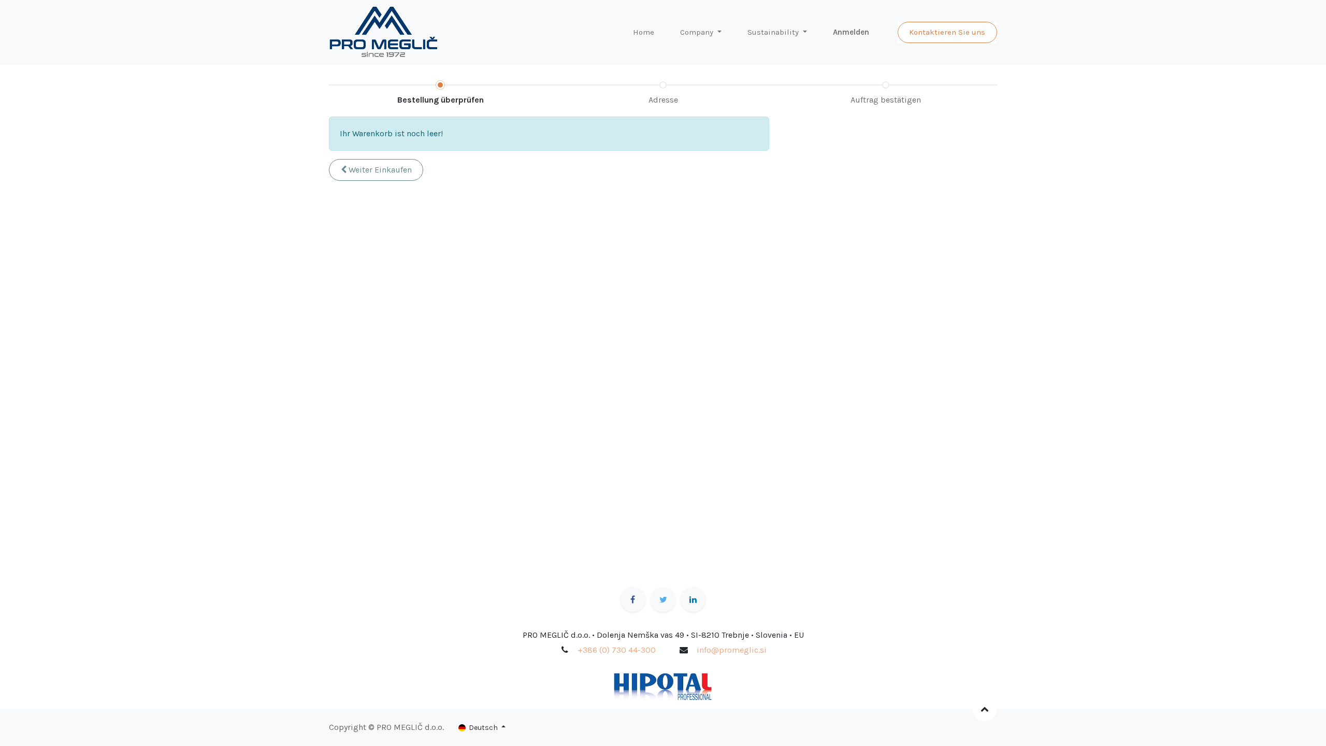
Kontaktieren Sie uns (947, 32)
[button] (376, 170)
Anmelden (851, 32)
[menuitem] (643, 32)
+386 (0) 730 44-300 (617, 650)
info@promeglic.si (732, 650)
